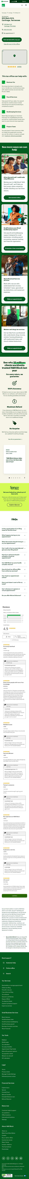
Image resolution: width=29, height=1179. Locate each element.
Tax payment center (7, 1053)
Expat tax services (7, 1006)
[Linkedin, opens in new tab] (21, 1158)
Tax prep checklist (7, 1046)
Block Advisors (6, 1017)
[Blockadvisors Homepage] (14, 1)
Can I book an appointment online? (10, 576)
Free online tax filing (7, 992)
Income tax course (7, 1140)
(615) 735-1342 (8, 29)
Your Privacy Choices (19, 1175)
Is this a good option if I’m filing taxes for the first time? (12, 529)
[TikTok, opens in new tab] (3, 1158)
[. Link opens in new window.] (7, 1176)
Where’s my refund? (7, 1056)
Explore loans (5, 1087)
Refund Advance (6, 1099)
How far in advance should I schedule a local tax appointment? (10, 556)
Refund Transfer (6, 1094)
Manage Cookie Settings (9, 1074)
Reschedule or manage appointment (12, 985)
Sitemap (4, 1119)
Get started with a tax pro (11, 40)
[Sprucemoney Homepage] (24, 1)
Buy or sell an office (7, 1137)
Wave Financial (6, 1028)
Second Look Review (8, 996)
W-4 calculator (6, 1058)
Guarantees (5, 1149)
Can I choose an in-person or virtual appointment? (11, 589)
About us (4, 1131)
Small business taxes (8, 1019)
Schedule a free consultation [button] (14, 248)
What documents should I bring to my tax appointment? (12, 542)
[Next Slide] (24, 477)
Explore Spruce (14, 505)
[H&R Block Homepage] (5, 1)
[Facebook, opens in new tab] (8, 1158)
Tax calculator (6, 1044)
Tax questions (6, 1112)
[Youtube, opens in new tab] (16, 1158)
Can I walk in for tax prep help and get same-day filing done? (12, 549)
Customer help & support (9, 1110)
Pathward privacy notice (8, 1076)
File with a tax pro (7, 990)
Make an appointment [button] (14, 299)
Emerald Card (6, 1092)
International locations (8, 1117)
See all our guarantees (14, 439)
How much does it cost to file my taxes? (12, 583)
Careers (4, 1135)
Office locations (6, 1115)
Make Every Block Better (8, 1133)
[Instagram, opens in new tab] (12, 1158)
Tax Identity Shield (7, 1001)
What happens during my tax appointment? (11, 536)
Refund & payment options (9, 1051)
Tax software (5, 994)
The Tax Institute (6, 1147)
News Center (5, 1142)
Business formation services (10, 1026)
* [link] (26, 496)
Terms (3, 1069)
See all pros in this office (12, 44)
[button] (22, 5)
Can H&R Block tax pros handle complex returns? (11, 563)
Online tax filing (6, 987)
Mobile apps (5, 1042)
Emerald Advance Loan (8, 1096)
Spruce (4, 1090)
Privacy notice (6, 1071)
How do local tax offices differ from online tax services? (11, 570)
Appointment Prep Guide (9, 1049)
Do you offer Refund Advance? (11, 595)
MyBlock (4, 1040)
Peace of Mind (6, 999)
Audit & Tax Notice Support (9, 1003)
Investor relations (7, 1144)
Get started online (14, 197)
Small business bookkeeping (10, 1021)
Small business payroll (8, 1024)
